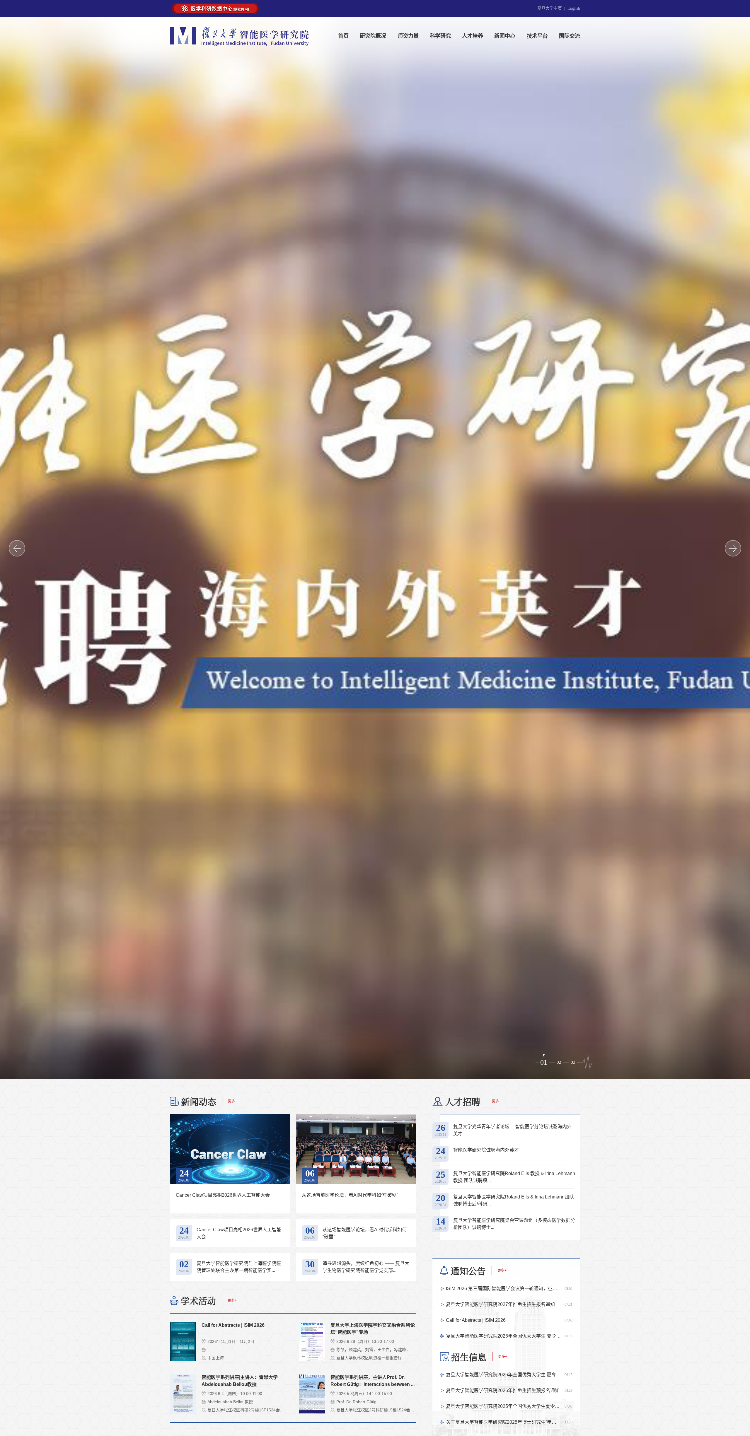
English (573, 8)
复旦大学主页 (549, 8)
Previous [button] (17, 548)
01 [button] (542, 1062)
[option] (375, 548)
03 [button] (573, 1062)
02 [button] (557, 1062)
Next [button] (733, 548)
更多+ (232, 1101)
